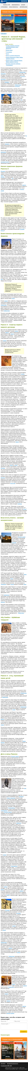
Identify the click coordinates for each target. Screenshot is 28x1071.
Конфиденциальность (12, 1063)
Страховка (4, 7)
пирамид (21, 796)
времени (7, 82)
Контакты (24, 1)
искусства (12, 483)
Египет (17, 1052)
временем (3, 152)
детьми (2, 177)
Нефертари (22, 72)
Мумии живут (9, 50)
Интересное (23, 7)
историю (7, 910)
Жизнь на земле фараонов (13, 55)
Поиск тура (6, 4)
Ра (21, 99)
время (6, 301)
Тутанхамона (11, 807)
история (22, 76)
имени (16, 331)
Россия (4, 1050)
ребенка (20, 503)
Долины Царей (8, 812)
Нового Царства (11, 798)
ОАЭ (3, 24)
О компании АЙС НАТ (6, 1065)
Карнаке (14, 542)
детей (11, 465)
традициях (3, 584)
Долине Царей (15, 756)
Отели (23, 4)
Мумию (3, 742)
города (22, 374)
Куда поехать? (13, 7)
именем (3, 602)
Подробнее (8, 1058)
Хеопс (7, 53)
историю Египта (5, 162)
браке (13, 984)
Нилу (2, 175)
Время (2, 719)
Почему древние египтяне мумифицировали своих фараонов (12, 47)
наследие (3, 79)
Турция (17, 24)
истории (17, 86)
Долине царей (21, 537)
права (2, 724)
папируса (18, 823)
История (3, 171)
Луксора (3, 477)
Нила (25, 574)
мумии (6, 993)
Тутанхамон (9, 52)
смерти (24, 185)
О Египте (3, 33)
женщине (3, 73)
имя (2, 279)
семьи (13, 298)
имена (7, 332)
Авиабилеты (16, 4)
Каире (24, 741)
